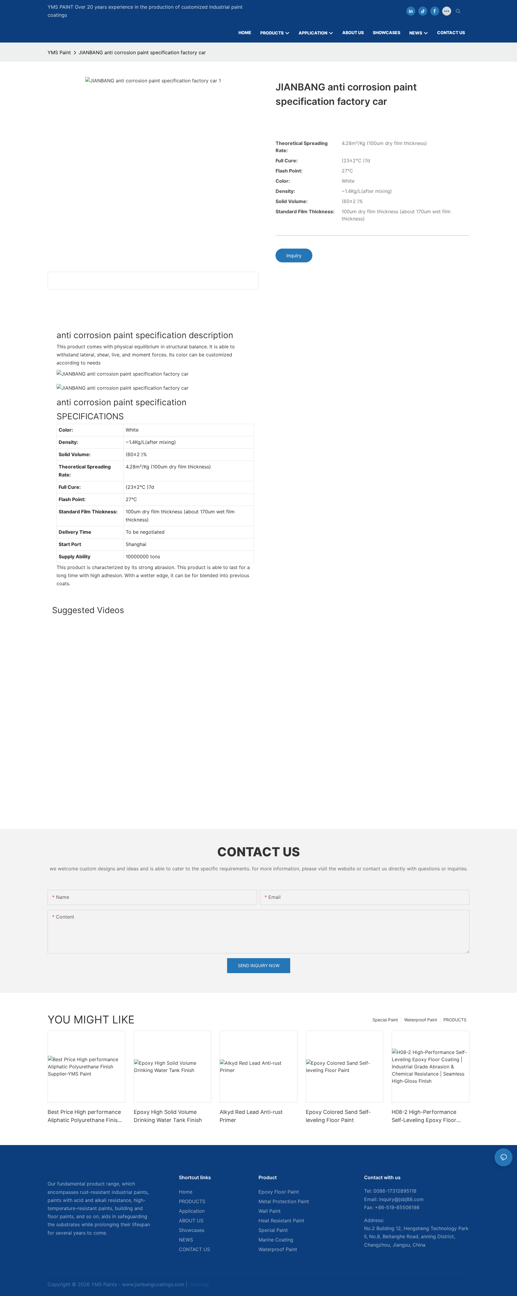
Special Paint (385, 1019)
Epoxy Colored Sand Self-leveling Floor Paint (338, 1116)
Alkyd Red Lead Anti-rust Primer (251, 1116)
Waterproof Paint (420, 1019)
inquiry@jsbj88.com (401, 1199)
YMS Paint (59, 52)
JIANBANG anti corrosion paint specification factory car (142, 52)
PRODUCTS (454, 1019)
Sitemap (199, 1284)
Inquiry (294, 255)
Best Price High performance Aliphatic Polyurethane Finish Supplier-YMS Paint (84, 1116)
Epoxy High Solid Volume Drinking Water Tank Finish (168, 1116)
